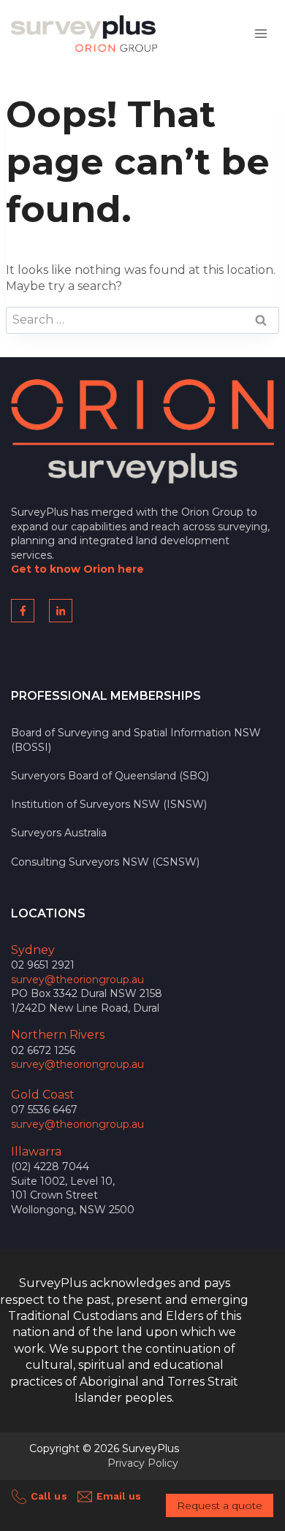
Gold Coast (43, 1095)
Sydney (33, 950)
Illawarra (36, 1151)
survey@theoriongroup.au (77, 979)
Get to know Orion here (77, 569)
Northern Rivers (57, 1035)
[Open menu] (260, 33)
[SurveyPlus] (84, 33)
